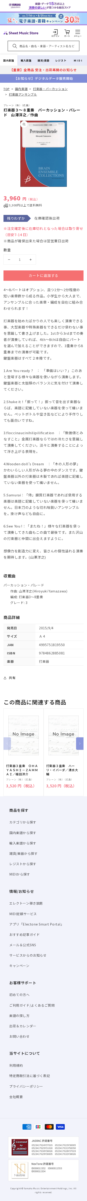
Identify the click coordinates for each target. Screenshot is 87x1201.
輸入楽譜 (26, 60)
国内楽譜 (8, 60)
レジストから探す (22, 863)
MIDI (78, 60)
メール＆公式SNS (22, 945)
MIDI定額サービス (23, 913)
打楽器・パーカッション (50, 89)
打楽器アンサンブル (23, 94)
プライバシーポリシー (26, 1086)
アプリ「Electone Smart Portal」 (36, 924)
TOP (6, 89)
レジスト (60, 60)
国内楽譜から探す (22, 832)
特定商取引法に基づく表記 (29, 1075)
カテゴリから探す (22, 822)
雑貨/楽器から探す (23, 853)
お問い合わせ (19, 1036)
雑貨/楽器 (43, 60)
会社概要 (16, 1096)
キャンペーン (19, 965)
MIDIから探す (19, 874)
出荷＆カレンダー (22, 1026)
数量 (7, 249)
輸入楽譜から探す (22, 843)
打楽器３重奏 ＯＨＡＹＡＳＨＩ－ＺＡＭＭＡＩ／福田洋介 (22, 770)
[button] (78, 32)
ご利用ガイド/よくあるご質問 (32, 1005)
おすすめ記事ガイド (24, 934)
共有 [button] (12, 677)
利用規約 (16, 1065)
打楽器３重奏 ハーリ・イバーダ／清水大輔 (62, 770)
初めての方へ (19, 994)
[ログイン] (55, 32)
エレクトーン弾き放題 (26, 903)
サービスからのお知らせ (28, 955)
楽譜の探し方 (19, 1015)
